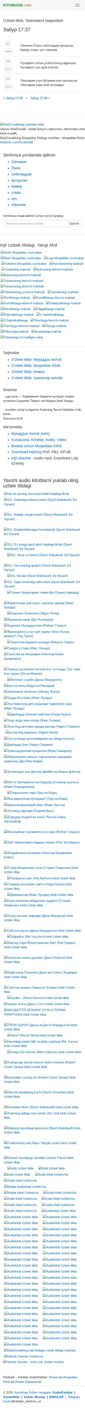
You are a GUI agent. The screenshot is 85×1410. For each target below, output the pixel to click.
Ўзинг (16, 168)
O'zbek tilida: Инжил (28, 372)
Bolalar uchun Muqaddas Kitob (36, 446)
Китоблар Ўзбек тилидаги (32, 1392)
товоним (18, 205)
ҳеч (14, 199)
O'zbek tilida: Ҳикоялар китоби (37, 378)
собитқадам (21, 174)
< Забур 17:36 (13, 98)
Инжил (53, 1377)
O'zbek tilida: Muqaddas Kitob (35, 365)
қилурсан (19, 180)
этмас (16, 193)
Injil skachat (21, 458)
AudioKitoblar (62, 1392)
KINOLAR (56, 1397)
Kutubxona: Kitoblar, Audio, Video (38, 440)
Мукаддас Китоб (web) (30, 434)
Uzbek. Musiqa (34, 1397)
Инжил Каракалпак (28, 1381)
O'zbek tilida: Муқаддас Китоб (36, 359)
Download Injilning (26, 452)
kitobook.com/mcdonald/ (16, 142)
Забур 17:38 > (40, 98)
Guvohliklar (11, 1397)
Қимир (16, 186)
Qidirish (74, 223)
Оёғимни (18, 162)
